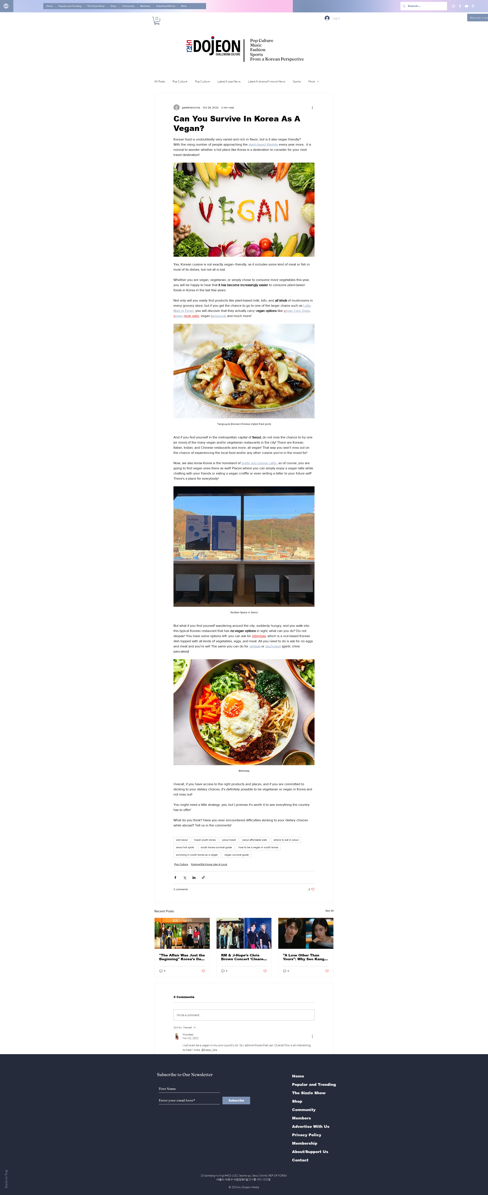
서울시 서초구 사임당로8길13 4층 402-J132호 (244, 1179)
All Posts (159, 81)
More (311, 81)
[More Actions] (312, 1036)
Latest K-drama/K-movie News (266, 81)
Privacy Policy (306, 1135)
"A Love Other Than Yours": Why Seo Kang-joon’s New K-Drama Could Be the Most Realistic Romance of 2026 (304, 957)
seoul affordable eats (254, 839)
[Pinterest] (473, 6)
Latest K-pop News (229, 81)
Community (303, 1110)
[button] (157, 21)
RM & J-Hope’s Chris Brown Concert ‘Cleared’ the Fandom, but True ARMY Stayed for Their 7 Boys (244, 957)
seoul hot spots (185, 847)
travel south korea (205, 839)
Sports (297, 81)
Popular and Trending (314, 1084)
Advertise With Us (310, 1126)
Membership (304, 1143)
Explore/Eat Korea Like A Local (209, 864)
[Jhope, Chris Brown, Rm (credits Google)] (244, 933)
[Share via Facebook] (175, 877)
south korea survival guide (216, 847)
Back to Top (6, 1179)
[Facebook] (460, 6)
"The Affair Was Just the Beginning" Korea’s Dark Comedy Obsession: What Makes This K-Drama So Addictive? (182, 957)
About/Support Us (310, 1152)
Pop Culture (180, 81)
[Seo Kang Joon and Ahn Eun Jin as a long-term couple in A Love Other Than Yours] (305, 933)
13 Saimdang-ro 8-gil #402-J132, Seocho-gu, (244, 1175)
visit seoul (182, 839)
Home (298, 1076)
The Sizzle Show (309, 1093)
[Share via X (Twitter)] (184, 877)
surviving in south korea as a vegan (197, 854)
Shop (297, 1101)
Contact (300, 1160)
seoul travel (229, 839)
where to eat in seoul (286, 839)
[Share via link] (203, 877)
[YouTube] (466, 6)
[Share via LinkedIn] (194, 877)
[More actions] (312, 107)
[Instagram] (453, 6)
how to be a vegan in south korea (258, 847)
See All (329, 910)
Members (301, 1118)
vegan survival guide (236, 854)
